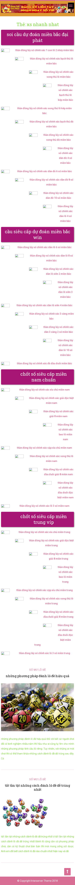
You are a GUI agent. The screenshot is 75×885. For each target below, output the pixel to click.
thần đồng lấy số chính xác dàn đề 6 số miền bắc (44, 171)
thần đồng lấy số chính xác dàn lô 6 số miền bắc (45, 247)
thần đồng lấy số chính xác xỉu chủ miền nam (44, 389)
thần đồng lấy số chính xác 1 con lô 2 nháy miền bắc (44, 50)
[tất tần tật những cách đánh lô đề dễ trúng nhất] (37, 813)
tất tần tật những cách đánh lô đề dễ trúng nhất (37, 787)
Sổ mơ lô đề (37, 669)
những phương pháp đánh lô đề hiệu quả (37, 676)
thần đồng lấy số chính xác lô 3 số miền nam (44, 505)
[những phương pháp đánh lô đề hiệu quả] (37, 707)
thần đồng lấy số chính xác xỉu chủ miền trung (44, 532)
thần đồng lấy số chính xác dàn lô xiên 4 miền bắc (44, 305)
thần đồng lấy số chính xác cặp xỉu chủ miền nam (44, 447)
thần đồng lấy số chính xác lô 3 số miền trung (44, 653)
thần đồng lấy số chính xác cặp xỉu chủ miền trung (44, 590)
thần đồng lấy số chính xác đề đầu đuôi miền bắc (44, 363)
